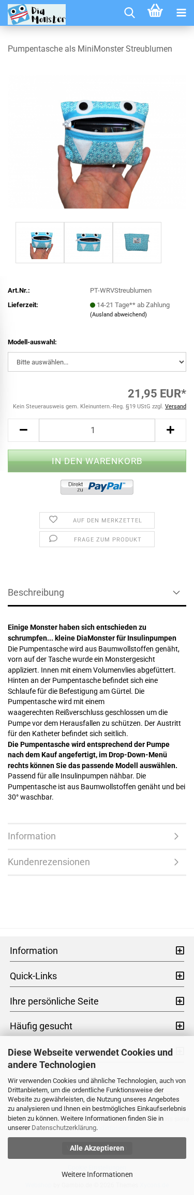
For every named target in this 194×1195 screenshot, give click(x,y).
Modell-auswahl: (32, 342)
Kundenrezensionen (49, 861)
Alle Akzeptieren (97, 1148)
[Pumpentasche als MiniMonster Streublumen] (97, 141)
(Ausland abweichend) (118, 314)
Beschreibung (36, 592)
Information (32, 836)
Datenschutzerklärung (64, 1128)
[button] (23, 430)
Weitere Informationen (97, 1174)
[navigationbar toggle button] (181, 13)
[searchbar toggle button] (129, 13)
